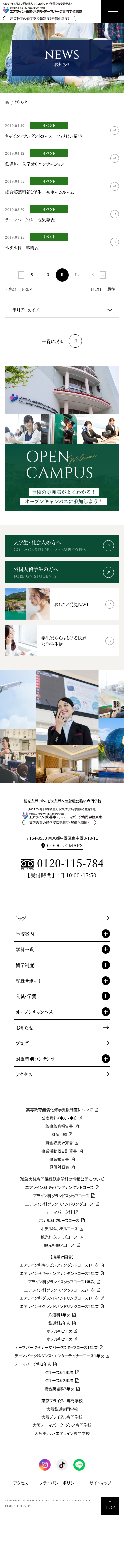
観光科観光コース (59, 1245)
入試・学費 (26, 996)
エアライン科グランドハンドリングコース (59, 1204)
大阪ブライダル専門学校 (62, 1417)
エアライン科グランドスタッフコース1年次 (59, 1281)
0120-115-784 (70, 863)
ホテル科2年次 (59, 1339)
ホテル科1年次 (59, 1331)
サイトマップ (100, 1483)
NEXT (96, 289)
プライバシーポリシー (59, 1483)
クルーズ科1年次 (59, 1372)
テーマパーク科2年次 (33, 1364)
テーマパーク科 (59, 1212)
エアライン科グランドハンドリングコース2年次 (59, 1306)
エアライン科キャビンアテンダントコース (59, 1187)
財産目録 (59, 1134)
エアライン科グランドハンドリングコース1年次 (59, 1298)
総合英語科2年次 (59, 1388)
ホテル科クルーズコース (59, 1220)
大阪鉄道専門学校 (62, 1409)
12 (77, 274)
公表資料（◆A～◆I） (59, 1118)
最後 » (112, 289)
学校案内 (25, 933)
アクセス (24, 1074)
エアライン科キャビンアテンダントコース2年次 (59, 1273)
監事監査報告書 (59, 1126)
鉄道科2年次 (59, 1323)
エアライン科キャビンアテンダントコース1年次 (59, 1265)
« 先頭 (11, 289)
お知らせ (24, 1027)
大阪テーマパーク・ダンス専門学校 (62, 1425)
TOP (110, 1507)
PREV (27, 289)
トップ (21, 918)
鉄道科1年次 (59, 1314)
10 (47, 274)
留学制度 (25, 965)
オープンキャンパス (34, 1011)
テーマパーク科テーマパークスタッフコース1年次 (56, 1347)
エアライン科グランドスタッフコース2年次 (59, 1290)
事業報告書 (59, 1159)
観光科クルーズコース (59, 1237)
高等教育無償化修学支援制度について (59, 1109)
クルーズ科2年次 (59, 1380)
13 (92, 274)
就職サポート (29, 980)
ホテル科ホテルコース (59, 1228)
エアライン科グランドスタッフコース (59, 1195)
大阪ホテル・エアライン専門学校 (62, 1433)
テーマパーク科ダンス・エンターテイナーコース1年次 (59, 1355)
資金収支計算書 (59, 1142)
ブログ (22, 1043)
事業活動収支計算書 (59, 1151)
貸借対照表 (59, 1167)
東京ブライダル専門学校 (62, 1400)
